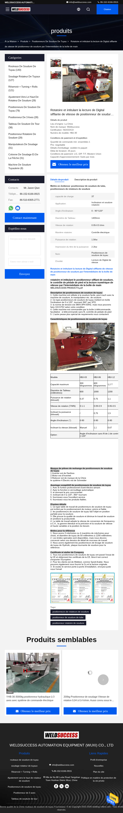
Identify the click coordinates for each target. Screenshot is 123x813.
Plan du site (98, 772)
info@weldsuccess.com (80, 2)
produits (24, 41)
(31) (23, 146)
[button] (19, 679)
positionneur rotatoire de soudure (68, 623)
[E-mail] (18, 208)
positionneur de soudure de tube (67, 617)
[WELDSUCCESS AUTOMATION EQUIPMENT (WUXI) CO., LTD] (20, 9)
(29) (23, 99)
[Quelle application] (11, 208)
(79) (24, 109)
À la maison (11, 41)
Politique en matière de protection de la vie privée (98, 779)
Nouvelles (98, 766)
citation (107, 9)
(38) (23, 126)
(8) (19, 166)
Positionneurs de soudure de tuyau (49, 41)
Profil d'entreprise (98, 760)
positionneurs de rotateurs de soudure (70, 611)
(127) (24, 78)
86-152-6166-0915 (109, 2)
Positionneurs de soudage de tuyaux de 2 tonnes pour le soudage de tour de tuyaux (91, 698)
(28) (23, 117)
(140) (22, 68)
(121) (23, 88)
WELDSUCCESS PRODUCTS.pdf (66, 288)
